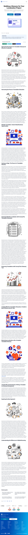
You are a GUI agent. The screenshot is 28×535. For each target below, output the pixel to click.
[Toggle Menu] (26, 1)
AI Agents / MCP (3, 527)
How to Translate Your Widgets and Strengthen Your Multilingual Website (7, 497)
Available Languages (3, 528)
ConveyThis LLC (25, 533)
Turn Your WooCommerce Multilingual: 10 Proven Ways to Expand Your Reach (20, 497)
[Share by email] (11, 501)
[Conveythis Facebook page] (5, 533)
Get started (10, 14)
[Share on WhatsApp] (9, 501)
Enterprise (2, 526)
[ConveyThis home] (4, 1)
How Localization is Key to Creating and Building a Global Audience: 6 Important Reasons (20, 493)
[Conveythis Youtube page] (9, 533)
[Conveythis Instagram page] (7, 533)
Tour (1, 529)
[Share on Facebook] (6, 501)
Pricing (1, 525)
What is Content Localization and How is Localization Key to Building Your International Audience (7, 493)
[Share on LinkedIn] (7, 501)
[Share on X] (4, 501)
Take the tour (17, 14)
